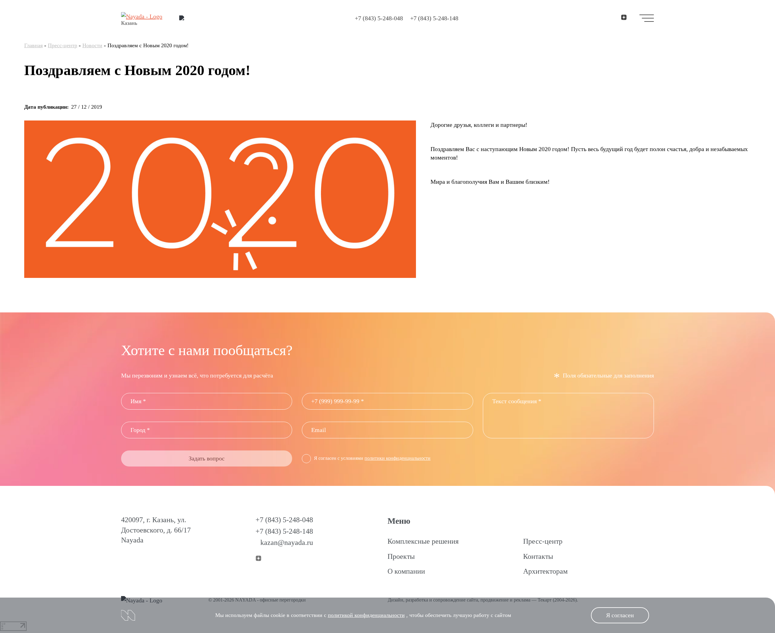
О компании (406, 571)
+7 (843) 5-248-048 (379, 18)
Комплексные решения (423, 541)
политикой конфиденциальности (366, 615)
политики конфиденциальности (397, 458)
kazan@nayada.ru (286, 542)
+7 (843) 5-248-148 (434, 18)
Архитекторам (545, 571)
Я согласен (620, 615)
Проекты (401, 556)
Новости (92, 45)
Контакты (538, 556)
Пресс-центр (62, 45)
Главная (33, 45)
